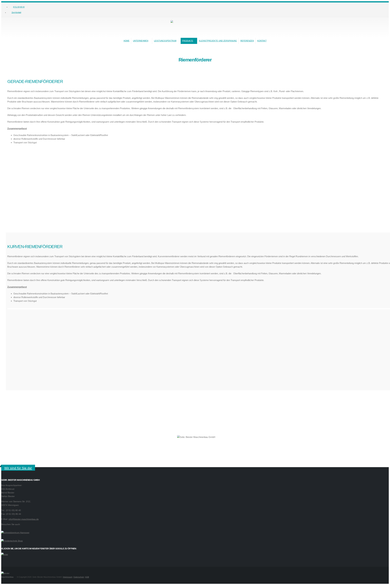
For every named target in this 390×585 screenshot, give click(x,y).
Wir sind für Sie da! (18, 468)
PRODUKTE (187, 41)
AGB (87, 577)
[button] (36, 10)
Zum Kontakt (16, 12)
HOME (126, 41)
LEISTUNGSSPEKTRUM (165, 41)
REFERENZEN (247, 41)
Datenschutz (79, 577)
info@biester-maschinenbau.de (24, 519)
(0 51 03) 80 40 (19, 7)
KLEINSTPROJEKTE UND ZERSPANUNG (218, 41)
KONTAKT (262, 41)
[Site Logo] (193, 26)
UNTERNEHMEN (140, 41)
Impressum (67, 577)
